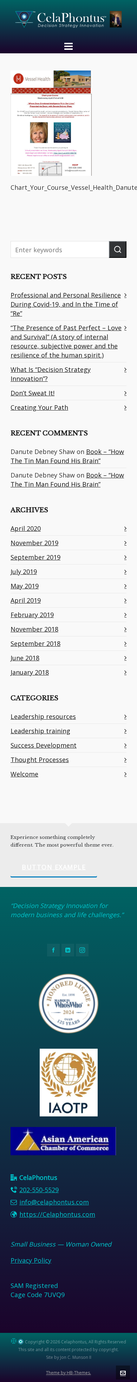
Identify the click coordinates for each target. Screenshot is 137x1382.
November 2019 (34, 543)
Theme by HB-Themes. (68, 1373)
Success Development (44, 745)
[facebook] (53, 950)
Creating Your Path (39, 407)
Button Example (54, 867)
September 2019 (35, 557)
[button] (117, 249)
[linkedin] (67, 950)
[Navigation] (68, 46)
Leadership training (40, 731)
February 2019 (32, 614)
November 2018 (34, 629)
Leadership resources (43, 716)
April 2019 (26, 600)
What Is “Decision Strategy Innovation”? (51, 374)
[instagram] (82, 950)
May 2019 (25, 586)
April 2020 (26, 528)
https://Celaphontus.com (57, 1214)
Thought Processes (40, 759)
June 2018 (25, 658)
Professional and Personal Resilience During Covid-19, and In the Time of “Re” (66, 304)
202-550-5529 (39, 1190)
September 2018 (35, 643)
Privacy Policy (31, 1260)
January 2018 (30, 672)
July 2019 (24, 571)
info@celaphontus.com (54, 1202)
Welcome (24, 774)
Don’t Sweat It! (32, 393)
